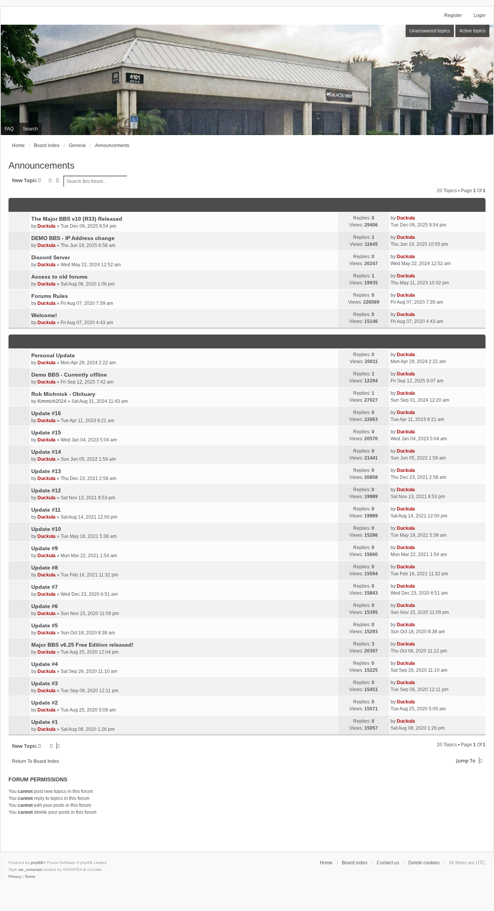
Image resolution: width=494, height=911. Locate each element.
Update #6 (44, 606)
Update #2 (44, 703)
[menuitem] (14, 876)
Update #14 (46, 452)
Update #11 (46, 510)
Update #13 (46, 471)
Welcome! (44, 315)
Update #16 (46, 413)
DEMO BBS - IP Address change (73, 238)
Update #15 (46, 432)
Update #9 (44, 548)
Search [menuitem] (30, 129)
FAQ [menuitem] (9, 129)
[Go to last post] (418, 218)
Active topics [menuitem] (472, 31)
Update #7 (44, 587)
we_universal (30, 869)
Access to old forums (59, 277)
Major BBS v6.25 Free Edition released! (82, 645)
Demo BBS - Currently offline (69, 375)
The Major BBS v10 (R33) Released (76, 219)
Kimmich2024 (51, 401)
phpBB (37, 862)
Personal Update (53, 355)
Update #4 (44, 664)
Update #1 (44, 722)
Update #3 (44, 683)
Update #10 (46, 529)
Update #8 (44, 568)
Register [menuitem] (453, 15)
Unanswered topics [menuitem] (429, 31)
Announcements (41, 165)
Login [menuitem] (480, 15)
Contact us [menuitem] (388, 862)
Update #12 (46, 490)
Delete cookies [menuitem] (424, 862)
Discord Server (50, 257)
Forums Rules (49, 296)
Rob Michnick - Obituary (63, 394)
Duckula (46, 226)
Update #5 (44, 625)
